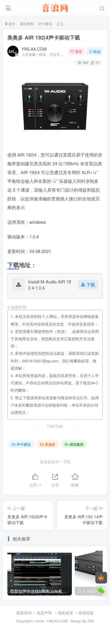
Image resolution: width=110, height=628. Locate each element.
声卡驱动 (45, 23)
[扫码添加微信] (101, 591)
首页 (11, 23)
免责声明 (44, 612)
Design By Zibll (82, 621)
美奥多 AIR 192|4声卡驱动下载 (43, 37)
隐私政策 (65, 612)
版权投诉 (24, 612)
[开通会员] (101, 578)
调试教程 (27, 23)
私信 (96, 51)
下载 (90, 284)
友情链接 (86, 612)
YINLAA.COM (34, 49)
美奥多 (50, 444)
